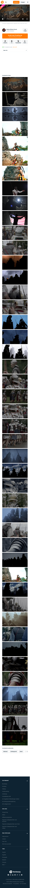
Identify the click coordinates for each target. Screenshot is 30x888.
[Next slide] (24, 751)
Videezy (4, 788)
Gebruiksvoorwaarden (7, 884)
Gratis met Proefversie (15, 35)
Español (4, 855)
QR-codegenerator (6, 803)
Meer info (5, 49)
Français (4, 863)
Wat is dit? (15, 47)
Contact (4, 840)
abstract (5, 750)
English (4, 853)
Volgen (25, 30)
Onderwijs (4, 793)
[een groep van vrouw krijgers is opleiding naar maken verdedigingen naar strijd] (14, 128)
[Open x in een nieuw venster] (19, 875)
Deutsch (4, 860)
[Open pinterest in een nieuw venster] (14, 875)
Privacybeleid (15, 884)
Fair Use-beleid (22, 884)
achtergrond (14, 750)
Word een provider (6, 845)
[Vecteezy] (2, 2)
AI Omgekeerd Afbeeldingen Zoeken (10, 798)
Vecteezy (4, 785)
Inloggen (23, 2)
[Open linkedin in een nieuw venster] (12, 875)
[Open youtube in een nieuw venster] (21, 875)
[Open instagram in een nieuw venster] (10, 875)
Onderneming (5, 790)
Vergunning (5, 811)
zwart (21, 750)
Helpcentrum (5, 837)
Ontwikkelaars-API (6, 796)
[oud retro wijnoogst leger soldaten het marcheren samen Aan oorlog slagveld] (14, 232)
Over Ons (4, 842)
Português (4, 858)
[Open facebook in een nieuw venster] (7, 875)
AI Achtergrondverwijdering (8, 801)
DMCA (3, 814)
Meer (3, 865)
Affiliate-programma (7, 816)
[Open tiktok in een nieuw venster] (16, 875)
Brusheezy (4, 783)
